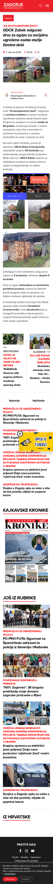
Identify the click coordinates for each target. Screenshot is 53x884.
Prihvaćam (10, 879)
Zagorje (8, 18)
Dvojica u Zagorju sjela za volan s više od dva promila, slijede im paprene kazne (26, 490)
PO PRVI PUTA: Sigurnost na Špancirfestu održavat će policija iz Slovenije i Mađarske (24, 416)
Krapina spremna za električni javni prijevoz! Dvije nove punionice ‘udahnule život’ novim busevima (26, 465)
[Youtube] (32, 850)
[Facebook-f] (20, 850)
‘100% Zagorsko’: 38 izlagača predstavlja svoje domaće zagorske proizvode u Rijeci (23, 688)
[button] (40, 6)
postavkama (10, 873)
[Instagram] (26, 850)
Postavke (25, 879)
